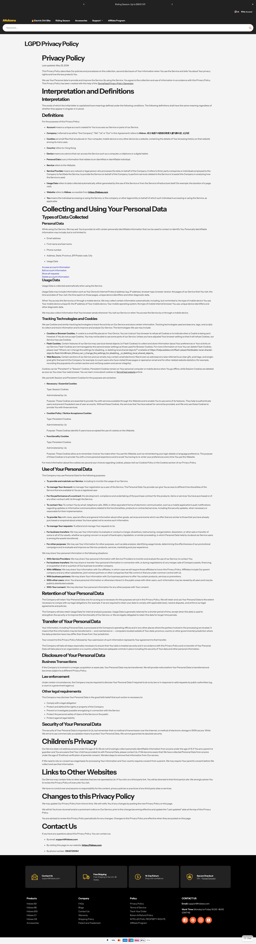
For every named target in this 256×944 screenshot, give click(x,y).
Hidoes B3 (32, 903)
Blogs (81, 907)
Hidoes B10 (32, 911)
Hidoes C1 (31, 915)
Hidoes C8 (32, 919)
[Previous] (84, 4)
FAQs (81, 903)
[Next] (172, 4)
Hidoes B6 (32, 907)
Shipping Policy (86, 919)
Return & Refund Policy (141, 915)
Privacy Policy (137, 903)
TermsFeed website (126, 372)
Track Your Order (138, 911)
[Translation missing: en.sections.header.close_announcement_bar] (252, 4)
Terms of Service (138, 907)
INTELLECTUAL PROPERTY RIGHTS (147, 919)
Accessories (33, 923)
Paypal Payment (208, 878)
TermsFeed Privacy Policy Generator (115, 83)
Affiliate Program (138, 923)
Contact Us (83, 911)
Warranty (83, 915)
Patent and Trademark (89, 923)
